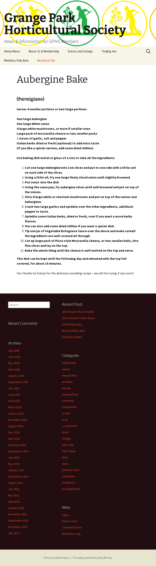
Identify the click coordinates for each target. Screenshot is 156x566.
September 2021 (18, 520)
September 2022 (18, 476)
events (66, 413)
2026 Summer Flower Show (78, 318)
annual (66, 369)
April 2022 (14, 501)
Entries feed (69, 521)
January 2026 (16, 376)
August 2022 (15, 483)
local (65, 419)
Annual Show (69, 375)
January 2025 (16, 413)
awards (66, 388)
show (65, 463)
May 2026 (13, 363)
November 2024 (17, 420)
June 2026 (14, 357)
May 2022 (13, 495)
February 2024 (16, 445)
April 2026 (14, 369)
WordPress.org (71, 534)
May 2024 (13, 432)
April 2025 (14, 401)
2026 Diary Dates (72, 337)
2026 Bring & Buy (72, 324)
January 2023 (16, 470)
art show (67, 382)
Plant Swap (68, 451)
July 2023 (13, 457)
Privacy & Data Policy (56, 558)
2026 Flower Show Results (78, 312)
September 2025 (18, 382)
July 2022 (13, 489)
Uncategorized (71, 489)
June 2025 (14, 394)
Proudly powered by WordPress (92, 558)
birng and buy (70, 394)
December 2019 (17, 527)
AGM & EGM (69, 363)
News (65, 432)
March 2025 (15, 407)
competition (69, 407)
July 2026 (13, 350)
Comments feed (72, 527)
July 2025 (13, 388)
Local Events (69, 426)
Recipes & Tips (46, 60)
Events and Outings (80, 51)
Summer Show (70, 470)
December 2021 (17, 514)
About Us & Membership (44, 51)
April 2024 (14, 438)
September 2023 (18, 451)
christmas (68, 401)
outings (66, 438)
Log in (65, 515)
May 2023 (13, 464)
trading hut (68, 482)
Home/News (12, 51)
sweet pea (68, 476)
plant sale (68, 445)
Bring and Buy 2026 (73, 330)
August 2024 (15, 426)
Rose (65, 457)
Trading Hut (109, 51)
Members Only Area (16, 60)
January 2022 (16, 508)
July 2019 (13, 533)
